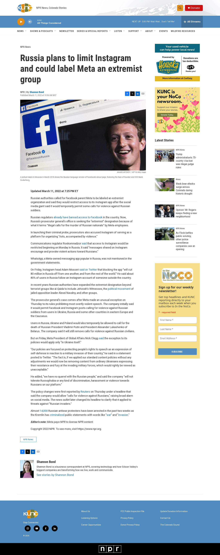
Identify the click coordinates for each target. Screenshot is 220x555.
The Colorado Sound (169, 525)
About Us (85, 511)
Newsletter (66, 31)
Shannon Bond (37, 92)
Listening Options (89, 518)
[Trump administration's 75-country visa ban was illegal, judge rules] (164, 155)
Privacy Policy (127, 518)
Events (163, 31)
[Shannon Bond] (27, 469)
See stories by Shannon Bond (55, 475)
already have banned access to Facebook (78, 217)
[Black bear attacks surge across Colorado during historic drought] (164, 184)
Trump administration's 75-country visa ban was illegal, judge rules (186, 161)
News (178, 179)
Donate (195, 7)
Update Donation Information (174, 511)
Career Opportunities (91, 525)
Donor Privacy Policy (130, 525)
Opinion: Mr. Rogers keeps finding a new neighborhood (186, 213)
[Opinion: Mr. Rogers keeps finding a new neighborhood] (164, 210)
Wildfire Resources (183, 31)
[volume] (29, 21)
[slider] (34, 21)
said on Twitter (88, 269)
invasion (123, 414)
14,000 (44, 410)
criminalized (57, 414)
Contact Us (165, 518)
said (84, 243)
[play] (21, 21)
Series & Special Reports (92, 31)
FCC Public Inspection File (132, 511)
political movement (119, 288)
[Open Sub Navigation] (26, 31)
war (109, 414)
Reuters (85, 391)
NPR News (25, 46)
